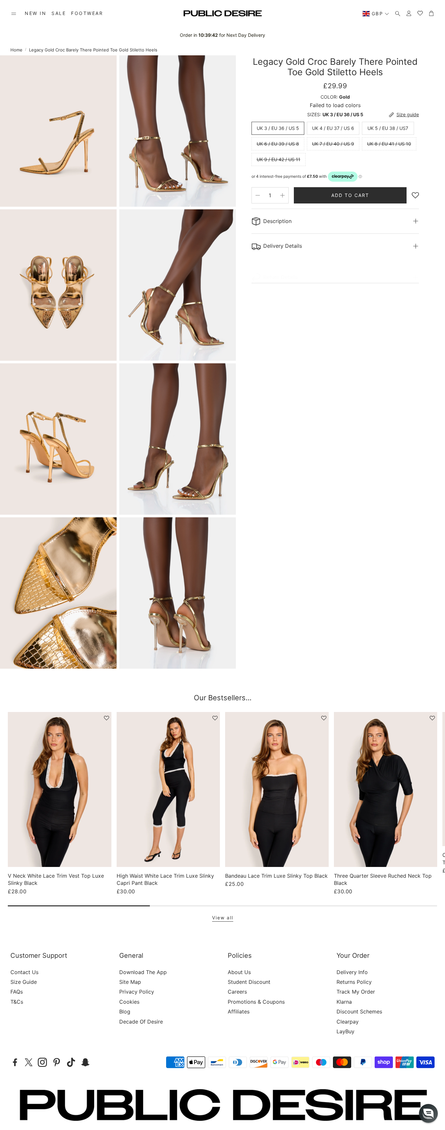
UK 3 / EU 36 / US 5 (278, 128)
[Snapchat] (85, 1062)
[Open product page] (59, 789)
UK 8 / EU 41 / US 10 (389, 143)
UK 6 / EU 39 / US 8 (278, 143)
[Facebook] (15, 1062)
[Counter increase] (282, 195)
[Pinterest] (56, 1062)
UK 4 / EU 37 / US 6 (333, 128)
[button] (13, 13)
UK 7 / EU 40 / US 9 (333, 143)
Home (16, 49)
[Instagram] (42, 1062)
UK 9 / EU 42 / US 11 (278, 159)
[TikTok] (71, 1062)
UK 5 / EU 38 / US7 (387, 128)
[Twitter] (29, 1062)
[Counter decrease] (258, 195)
